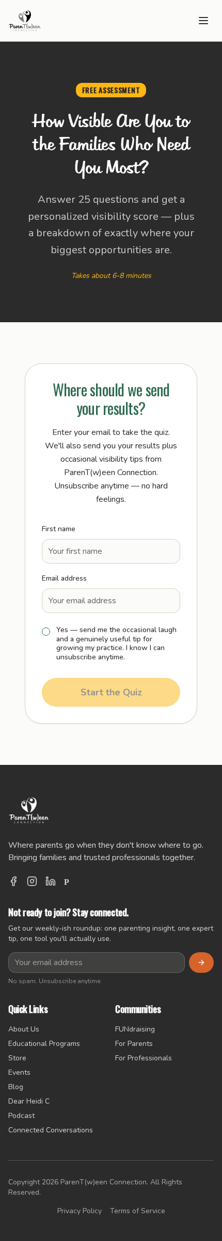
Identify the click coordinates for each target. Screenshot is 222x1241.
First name (58, 529)
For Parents (134, 1043)
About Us (23, 1029)
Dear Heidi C (29, 1101)
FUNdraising (135, 1029)
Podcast (21, 1116)
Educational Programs (44, 1043)
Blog (15, 1087)
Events (19, 1072)
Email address (64, 578)
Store (17, 1058)
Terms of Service (137, 1211)
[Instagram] (32, 882)
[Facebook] (13, 882)
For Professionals (143, 1058)
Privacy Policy (79, 1211)
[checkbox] (46, 631)
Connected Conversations (50, 1130)
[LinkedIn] (50, 882)
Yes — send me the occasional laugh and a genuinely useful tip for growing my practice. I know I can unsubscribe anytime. (116, 643)
